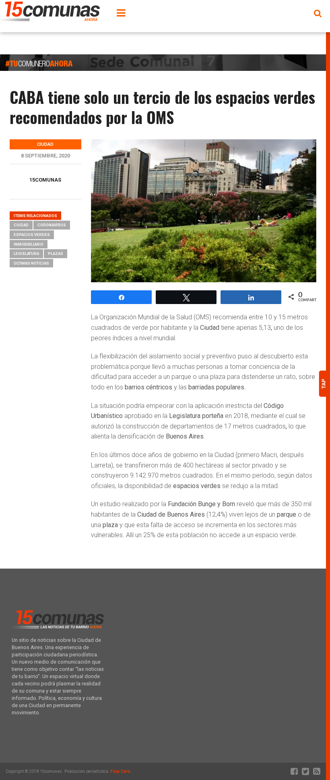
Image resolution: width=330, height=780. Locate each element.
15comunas (45, 180)
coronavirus (51, 225)
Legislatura (26, 253)
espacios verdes (32, 234)
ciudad (21, 225)
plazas (55, 253)
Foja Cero (120, 771)
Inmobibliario (28, 244)
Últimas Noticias (31, 263)
